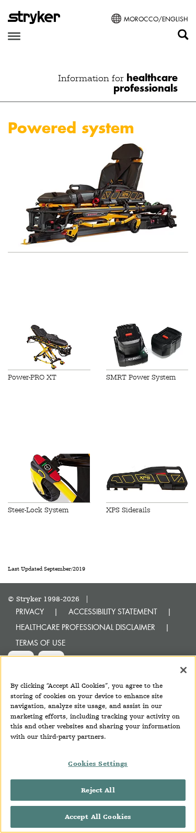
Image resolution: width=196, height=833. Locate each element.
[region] (98, 744)
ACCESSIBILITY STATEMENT (112, 611)
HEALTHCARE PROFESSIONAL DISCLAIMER (85, 627)
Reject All (97, 790)
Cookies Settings (98, 763)
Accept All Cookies (98, 817)
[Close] (183, 670)
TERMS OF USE (40, 643)
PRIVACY (30, 611)
